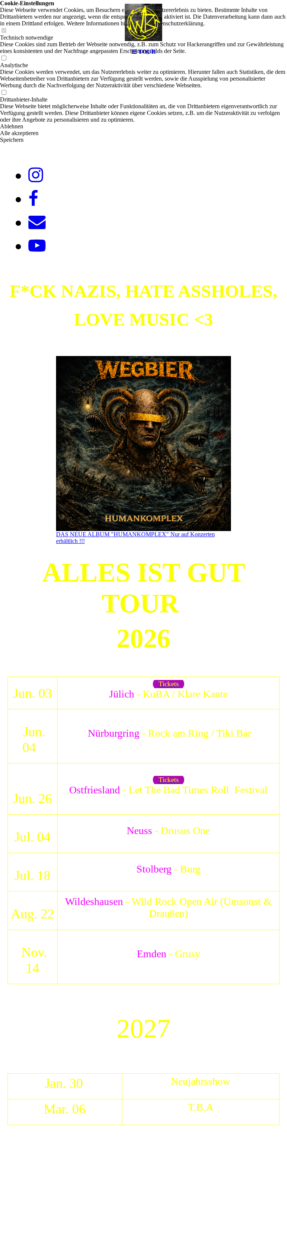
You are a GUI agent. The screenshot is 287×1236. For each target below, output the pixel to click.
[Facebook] (33, 198)
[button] (143, 126)
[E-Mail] (37, 222)
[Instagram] (35, 175)
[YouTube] (37, 245)
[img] (143, 22)
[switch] (3, 93)
